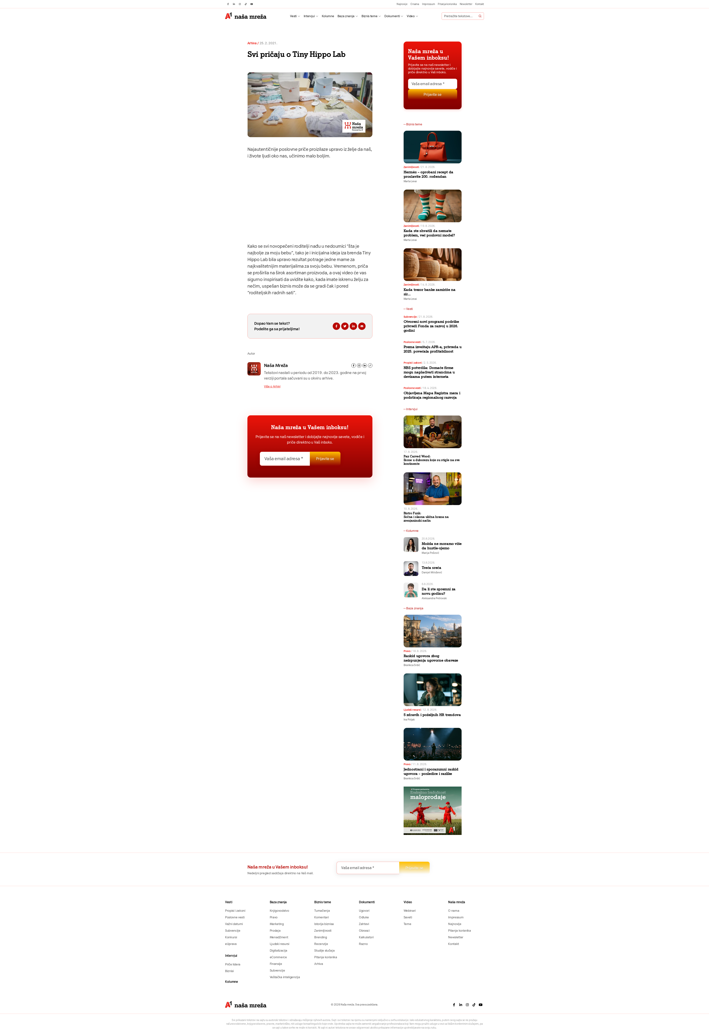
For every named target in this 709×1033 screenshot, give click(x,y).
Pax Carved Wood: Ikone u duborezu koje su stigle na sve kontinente (432, 460)
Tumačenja (322, 910)
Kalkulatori (366, 937)
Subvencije (410, 316)
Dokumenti (392, 16)
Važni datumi (234, 924)
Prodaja (275, 930)
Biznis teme (369, 16)
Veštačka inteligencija (285, 977)
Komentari (321, 917)
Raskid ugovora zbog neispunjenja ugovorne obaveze (431, 658)
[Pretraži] (480, 16)
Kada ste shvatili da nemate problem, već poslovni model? (429, 233)
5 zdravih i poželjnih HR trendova (432, 715)
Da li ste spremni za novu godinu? (438, 591)
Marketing (277, 924)
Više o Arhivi (272, 386)
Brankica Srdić (412, 665)
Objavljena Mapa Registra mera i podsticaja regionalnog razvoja (432, 395)
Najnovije (402, 4)
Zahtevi (364, 924)
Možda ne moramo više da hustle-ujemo (442, 545)
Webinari (410, 910)
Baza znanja (346, 16)
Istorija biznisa (324, 924)
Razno (363, 944)
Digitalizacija (278, 950)
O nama (414, 4)
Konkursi (231, 937)
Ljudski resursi (412, 709)
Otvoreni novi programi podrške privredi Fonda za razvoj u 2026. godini (431, 326)
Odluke (364, 917)
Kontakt (479, 4)
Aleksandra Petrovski (434, 598)
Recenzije (321, 944)
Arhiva (252, 43)
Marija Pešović (430, 552)
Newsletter (466, 4)
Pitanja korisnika (447, 4)
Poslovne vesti (412, 342)
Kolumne (328, 16)
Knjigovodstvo (279, 910)
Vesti (293, 16)
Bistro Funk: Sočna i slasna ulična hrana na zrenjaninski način (426, 516)
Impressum (428, 4)
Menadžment (279, 937)
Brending (320, 937)
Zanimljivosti (411, 167)
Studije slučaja (324, 950)
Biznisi (229, 971)
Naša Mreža (276, 365)
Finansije (276, 964)
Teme (407, 924)
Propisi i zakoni (413, 362)
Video (411, 16)
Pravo (407, 651)
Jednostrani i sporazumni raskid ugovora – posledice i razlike (431, 771)
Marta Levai (410, 181)
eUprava (231, 944)
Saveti (408, 917)
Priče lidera (232, 964)
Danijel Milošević (432, 572)
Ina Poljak (409, 719)
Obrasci (364, 930)
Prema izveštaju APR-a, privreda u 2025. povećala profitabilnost (433, 349)
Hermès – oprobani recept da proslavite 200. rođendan (428, 174)
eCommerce (278, 957)
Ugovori (364, 910)
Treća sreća (431, 567)
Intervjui (309, 16)
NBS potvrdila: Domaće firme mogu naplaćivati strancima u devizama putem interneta (429, 372)
